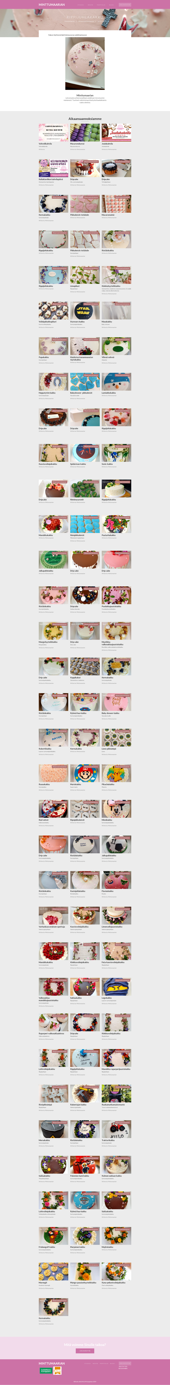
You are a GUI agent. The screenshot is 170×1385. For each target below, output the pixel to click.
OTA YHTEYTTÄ (125, 1363)
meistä (90, 5)
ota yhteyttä (125, 4)
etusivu (81, 5)
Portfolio (101, 5)
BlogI (112, 1363)
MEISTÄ (95, 1363)
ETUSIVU (88, 1363)
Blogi (111, 5)
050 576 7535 (123, 1366)
